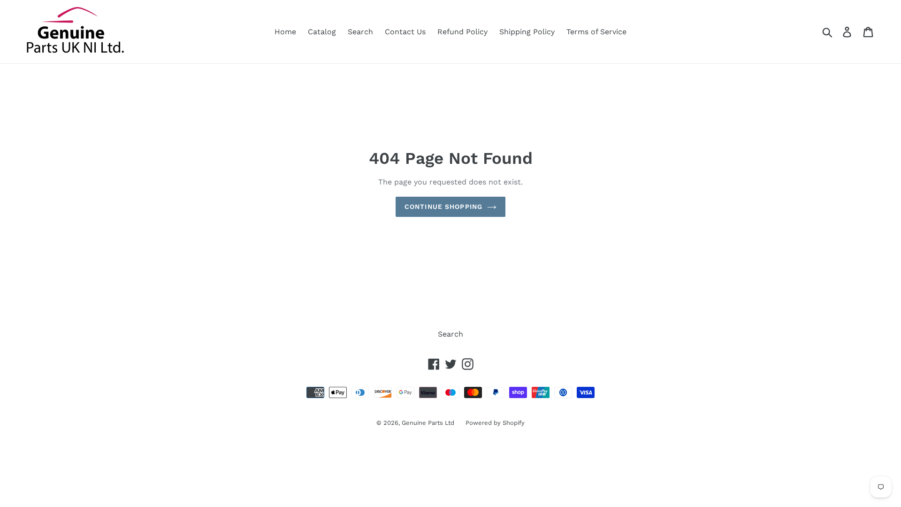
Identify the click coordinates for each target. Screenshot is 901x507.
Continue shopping (443, 206)
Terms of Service (596, 31)
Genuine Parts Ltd (429, 422)
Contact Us (405, 31)
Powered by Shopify (495, 422)
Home (285, 31)
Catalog (322, 31)
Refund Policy (462, 31)
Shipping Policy (527, 31)
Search (360, 31)
